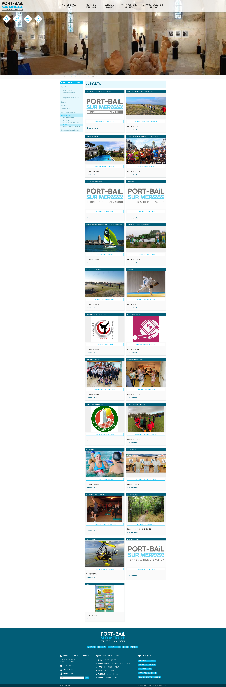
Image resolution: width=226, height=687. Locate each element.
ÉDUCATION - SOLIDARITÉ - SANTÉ (71, 122)
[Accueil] (12, 6)
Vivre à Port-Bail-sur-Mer (129, 6)
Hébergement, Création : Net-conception (152, 685)
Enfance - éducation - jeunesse (153, 6)
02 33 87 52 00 (70, 666)
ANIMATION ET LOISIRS (69, 118)
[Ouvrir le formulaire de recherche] (6, 19)
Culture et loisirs (110, 6)
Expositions (65, 87)
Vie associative (66, 115)
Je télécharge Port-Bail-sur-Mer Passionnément (71, 98)
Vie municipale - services (69, 6)
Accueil (73, 77)
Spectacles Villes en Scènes (70, 130)
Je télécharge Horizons (69, 92)
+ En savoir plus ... (92, 128)
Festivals (64, 105)
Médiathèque (65, 109)
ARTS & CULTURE (67, 120)
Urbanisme (134, 647)
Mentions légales (66, 685)
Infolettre (65, 95)
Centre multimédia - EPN (69, 112)
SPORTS (65, 124)
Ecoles (125, 647)
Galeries (63, 102)
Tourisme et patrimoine (91, 6)
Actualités (91, 647)
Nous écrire (69, 669)
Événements (101, 647)
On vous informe (66, 90)
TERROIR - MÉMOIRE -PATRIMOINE (71, 127)
